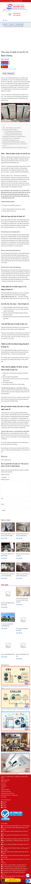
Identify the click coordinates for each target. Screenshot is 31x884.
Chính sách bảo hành (6, 791)
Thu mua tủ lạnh (19, 24)
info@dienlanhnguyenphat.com (23, 3)
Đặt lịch (5, 66)
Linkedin (4, 805)
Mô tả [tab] (4, 73)
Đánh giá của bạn (5, 474)
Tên (2, 498)
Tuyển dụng (3, 786)
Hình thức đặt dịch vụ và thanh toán (9, 795)
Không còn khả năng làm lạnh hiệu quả (13, 133)
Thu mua (11, 24)
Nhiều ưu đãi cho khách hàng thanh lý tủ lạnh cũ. (14, 142)
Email (3, 504)
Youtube (4, 807)
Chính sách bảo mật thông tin (7, 793)
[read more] (15, 675)
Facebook (4, 802)
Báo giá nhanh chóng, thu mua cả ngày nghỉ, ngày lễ (15, 147)
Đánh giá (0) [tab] (11, 73)
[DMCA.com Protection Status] (15, 819)
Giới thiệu (3, 784)
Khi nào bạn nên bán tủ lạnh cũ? (10, 129)
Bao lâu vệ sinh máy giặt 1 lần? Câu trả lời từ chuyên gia (14, 731)
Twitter (4, 803)
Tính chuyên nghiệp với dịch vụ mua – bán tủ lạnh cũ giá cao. (15, 144)
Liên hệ (3, 787)
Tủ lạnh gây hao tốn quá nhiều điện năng (13, 134)
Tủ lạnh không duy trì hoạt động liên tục (13, 131)
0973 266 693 (5, 64)
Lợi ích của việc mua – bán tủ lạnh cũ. (11, 138)
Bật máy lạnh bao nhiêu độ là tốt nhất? (10, 773)
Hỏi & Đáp (3, 797)
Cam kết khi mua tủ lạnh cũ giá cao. (11, 140)
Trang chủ (4, 24)
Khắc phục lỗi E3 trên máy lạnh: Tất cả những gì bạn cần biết (15, 752)
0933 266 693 (5, 62)
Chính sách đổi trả (5, 789)
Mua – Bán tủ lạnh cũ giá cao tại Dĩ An (12, 128)
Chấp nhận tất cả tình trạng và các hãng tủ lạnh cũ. (14, 136)
